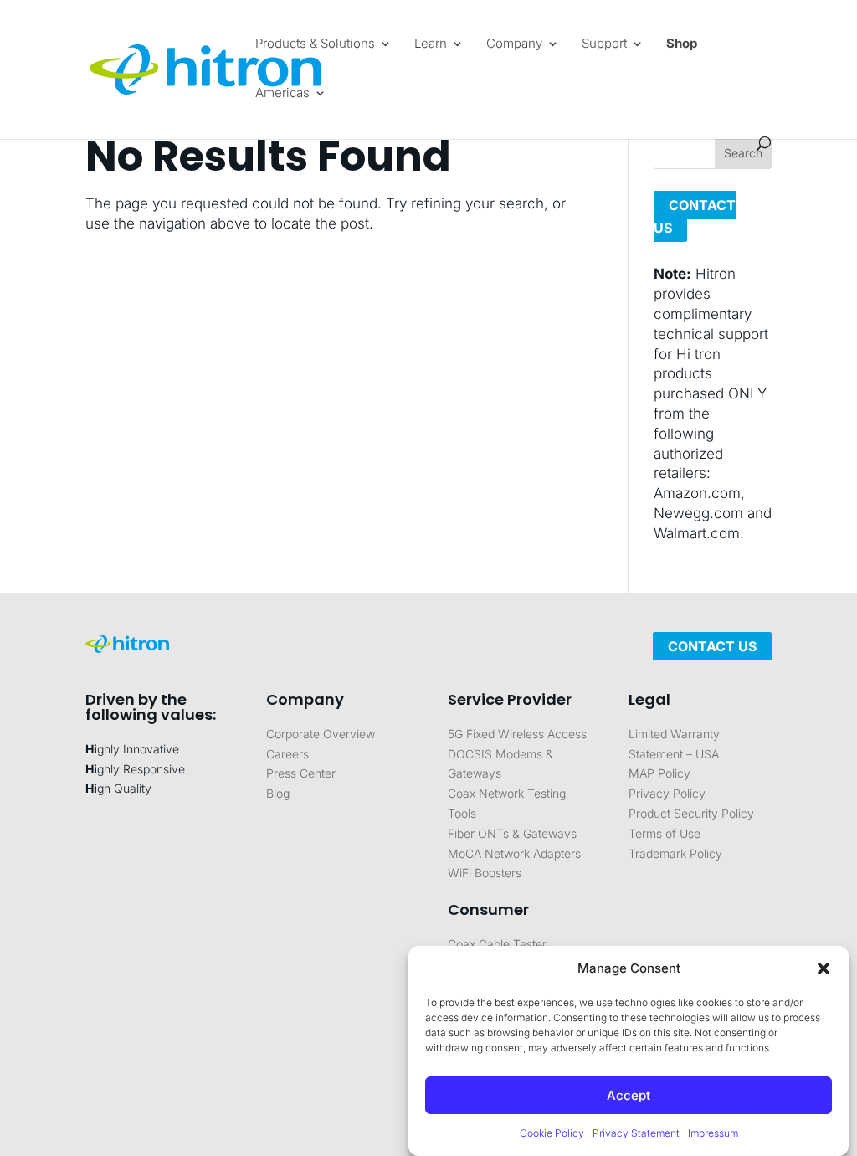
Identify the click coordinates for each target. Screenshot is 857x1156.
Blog (278, 793)
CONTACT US (695, 216)
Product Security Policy (691, 813)
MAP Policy (659, 773)
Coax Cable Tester (497, 944)
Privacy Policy (667, 793)
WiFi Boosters (484, 873)
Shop (681, 44)
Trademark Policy (675, 853)
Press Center (301, 773)
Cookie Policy (552, 1133)
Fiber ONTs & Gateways (512, 833)
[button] (823, 968)
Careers (287, 754)
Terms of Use (664, 833)
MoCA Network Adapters (514, 853)
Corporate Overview (320, 734)
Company (514, 44)
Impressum (713, 1133)
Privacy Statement (636, 1133)
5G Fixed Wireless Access (517, 734)
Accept (628, 1095)
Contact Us (712, 646)
